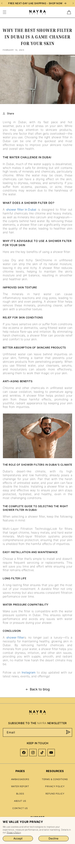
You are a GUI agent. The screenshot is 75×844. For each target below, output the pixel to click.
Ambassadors (20, 779)
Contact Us (20, 808)
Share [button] (10, 113)
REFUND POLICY (55, 793)
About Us (20, 801)
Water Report (20, 786)
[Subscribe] (68, 732)
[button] (5, 12)
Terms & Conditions (55, 779)
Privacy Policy (14, 832)
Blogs (20, 793)
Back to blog (40, 689)
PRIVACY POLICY (54, 786)
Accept (17, 838)
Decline (53, 838)
